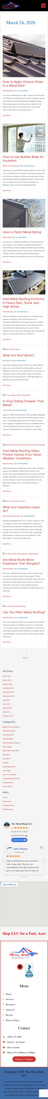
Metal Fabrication (9, 731)
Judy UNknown (21, 848)
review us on (18, 839)
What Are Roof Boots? (18, 355)
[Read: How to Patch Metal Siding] (24, 213)
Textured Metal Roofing (11, 778)
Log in (5, 797)
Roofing (5, 762)
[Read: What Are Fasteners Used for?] (14, 501)
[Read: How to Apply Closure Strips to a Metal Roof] (24, 55)
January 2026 (7, 684)
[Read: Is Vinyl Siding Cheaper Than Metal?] (16, 395)
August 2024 (7, 708)
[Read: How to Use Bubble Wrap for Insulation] (24, 138)
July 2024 (6, 712)
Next (25, 657)
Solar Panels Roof (9, 766)
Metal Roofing (8, 90)
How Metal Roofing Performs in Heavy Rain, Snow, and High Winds (23, 302)
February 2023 (8, 716)
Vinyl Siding (7, 410)
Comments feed (8, 805)
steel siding (7, 770)
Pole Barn (6, 754)
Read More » (7, 115)
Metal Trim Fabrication (11, 750)
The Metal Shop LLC (22, 823)
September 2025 (8, 696)
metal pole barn (8, 735)
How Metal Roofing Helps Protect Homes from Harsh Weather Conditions (22, 454)
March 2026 (7, 680)
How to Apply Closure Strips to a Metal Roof (23, 83)
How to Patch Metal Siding (22, 232)
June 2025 (6, 700)
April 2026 (6, 676)
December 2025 (8, 688)
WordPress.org (8, 809)
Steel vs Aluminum (9, 774)
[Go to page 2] (24, 876)
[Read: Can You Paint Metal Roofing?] (14, 606)
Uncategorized (8, 782)
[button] (43, 5)
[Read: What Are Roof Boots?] (11, 349)
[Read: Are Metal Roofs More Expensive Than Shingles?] (21, 553)
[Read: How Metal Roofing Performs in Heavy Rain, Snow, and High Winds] (24, 282)
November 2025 (8, 692)
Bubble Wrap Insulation (11, 166)
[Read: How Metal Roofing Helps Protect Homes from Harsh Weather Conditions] (24, 444)
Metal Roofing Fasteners (11, 516)
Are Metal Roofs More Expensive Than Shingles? (21, 561)
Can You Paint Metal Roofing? (24, 612)
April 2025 (6, 704)
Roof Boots (7, 360)
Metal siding (7, 237)
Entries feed (7, 801)
